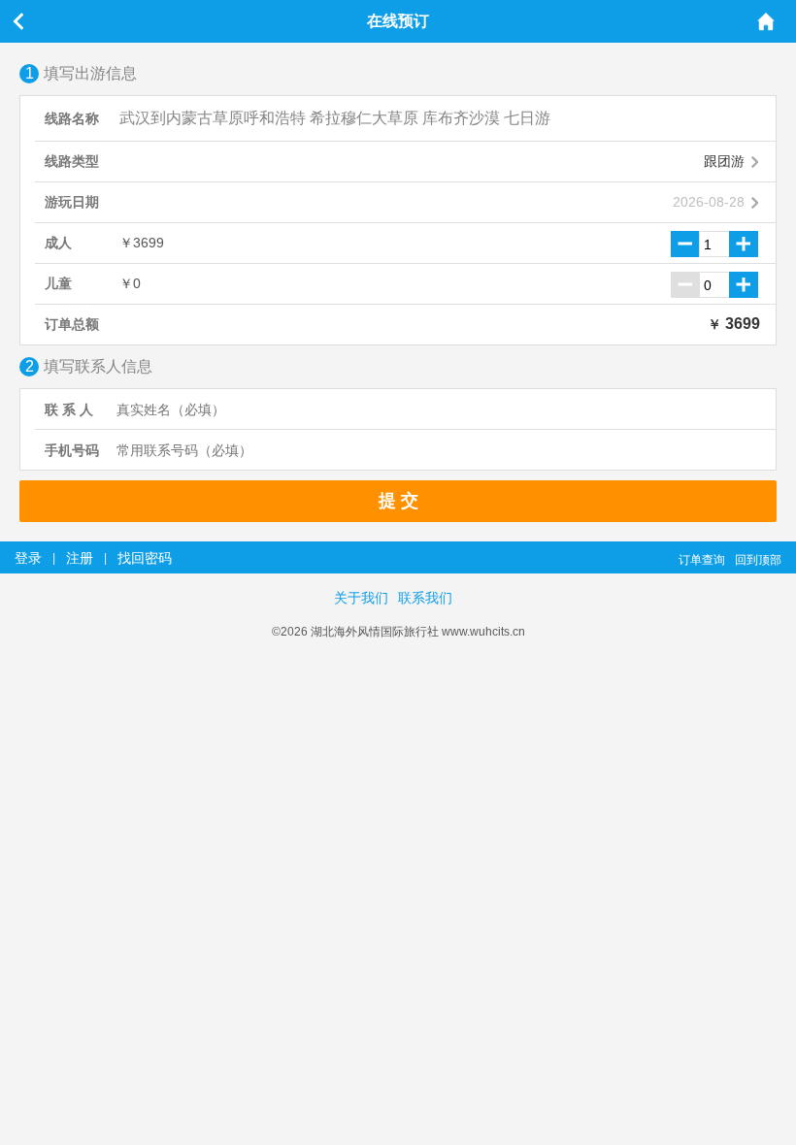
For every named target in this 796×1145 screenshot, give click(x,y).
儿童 (58, 283)
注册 (79, 558)
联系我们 (425, 597)
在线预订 (398, 21)
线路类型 (72, 161)
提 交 (398, 500)
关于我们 (361, 597)
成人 (58, 242)
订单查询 (702, 560)
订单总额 (72, 324)
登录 (28, 558)
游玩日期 (72, 202)
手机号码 (72, 450)
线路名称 (72, 118)
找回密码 (144, 558)
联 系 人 (69, 409)
